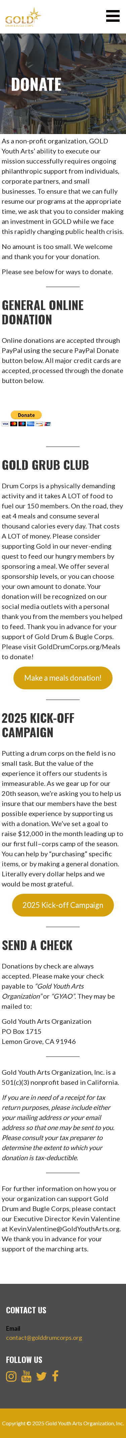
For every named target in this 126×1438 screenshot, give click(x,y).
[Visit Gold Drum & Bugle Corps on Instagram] (11, 1378)
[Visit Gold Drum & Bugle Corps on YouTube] (26, 1378)
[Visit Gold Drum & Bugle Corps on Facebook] (55, 1378)
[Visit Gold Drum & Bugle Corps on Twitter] (41, 1378)
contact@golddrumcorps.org (44, 1337)
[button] (115, 16)
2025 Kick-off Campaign (63, 905)
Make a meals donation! (63, 677)
